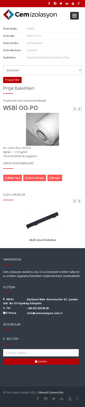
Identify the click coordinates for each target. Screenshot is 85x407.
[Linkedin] (61, 399)
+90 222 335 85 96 (38, 308)
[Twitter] (53, 399)
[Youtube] (69, 399)
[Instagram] (45, 399)
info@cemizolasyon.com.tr (45, 313)
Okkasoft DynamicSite (50, 392)
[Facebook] (37, 399)
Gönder (42, 361)
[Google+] (77, 399)
